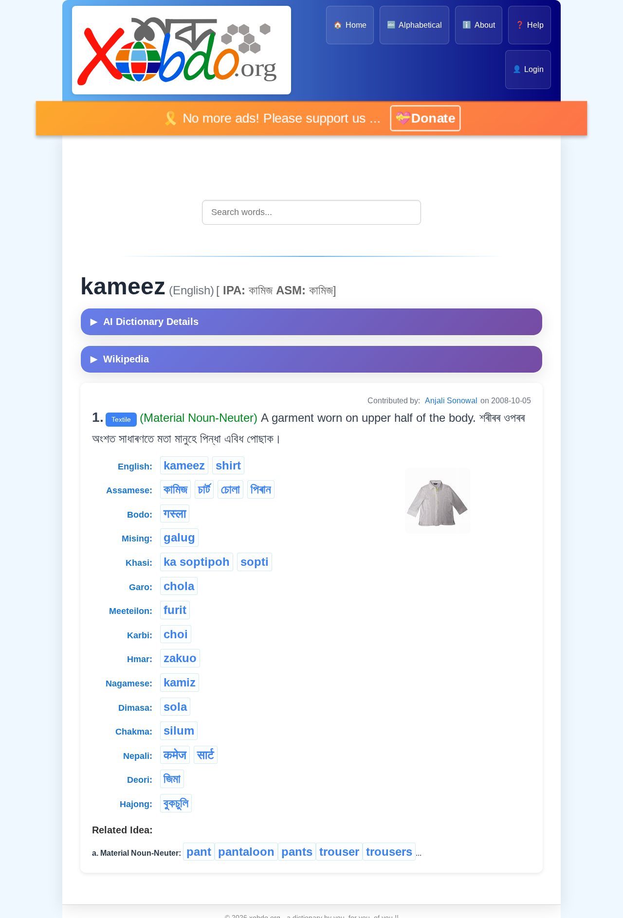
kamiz (180, 682)
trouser (339, 851)
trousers (389, 851)
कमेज (175, 754)
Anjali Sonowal (451, 400)
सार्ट (205, 754)
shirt (228, 465)
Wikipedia (120, 359)
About (478, 25)
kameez (184, 465)
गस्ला (175, 513)
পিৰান (261, 489)
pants (296, 851)
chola (179, 586)
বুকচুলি (176, 803)
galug (179, 537)
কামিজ (175, 489)
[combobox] (311, 212)
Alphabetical (414, 25)
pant (198, 851)
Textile (121, 419)
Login (528, 69)
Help (529, 25)
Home (349, 25)
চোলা (230, 489)
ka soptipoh (197, 561)
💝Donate (415, 118)
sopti (254, 561)
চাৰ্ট (204, 489)
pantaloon (246, 851)
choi (176, 634)
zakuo (180, 658)
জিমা (172, 778)
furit (175, 609)
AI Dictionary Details (145, 321)
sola (175, 706)
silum (179, 730)
